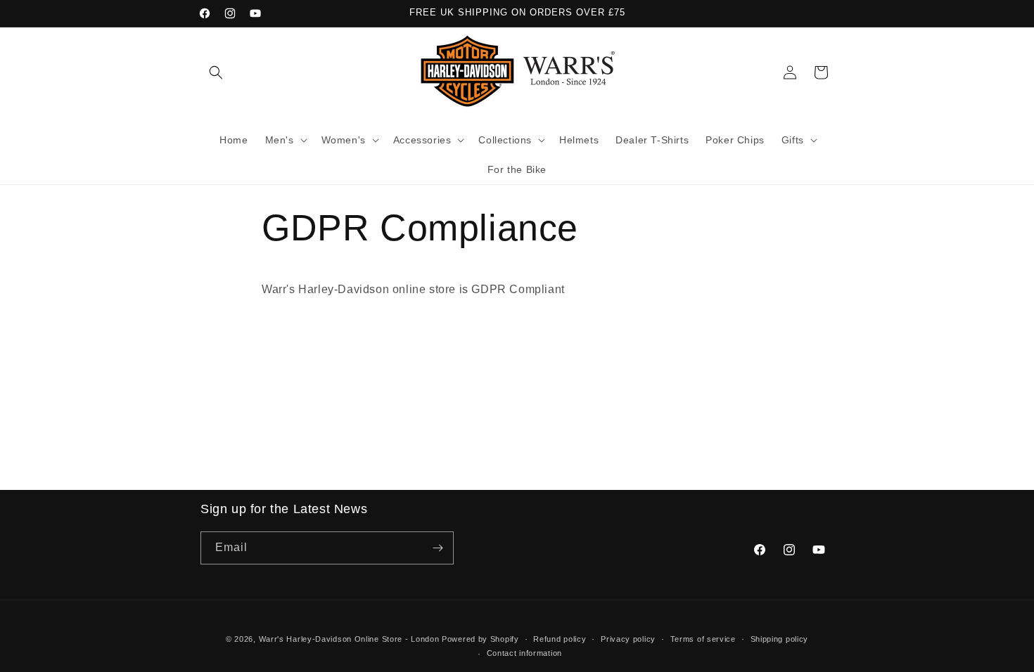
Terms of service (703, 639)
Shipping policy (780, 639)
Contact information (524, 653)
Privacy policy (628, 639)
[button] (215, 72)
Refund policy (559, 639)
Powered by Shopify (480, 639)
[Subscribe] (437, 547)
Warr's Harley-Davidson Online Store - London (349, 639)
